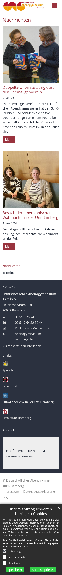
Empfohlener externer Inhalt (26, 451)
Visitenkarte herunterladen (22, 346)
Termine (9, 273)
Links (7, 355)
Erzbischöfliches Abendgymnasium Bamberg (29, 296)
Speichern (14, 570)
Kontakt (9, 286)
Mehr (9, 139)
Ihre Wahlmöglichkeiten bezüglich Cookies (31, 511)
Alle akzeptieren (43, 570)
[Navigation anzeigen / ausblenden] (54, 5)
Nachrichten (17, 20)
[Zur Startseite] (23, 6)
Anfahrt (8, 430)
